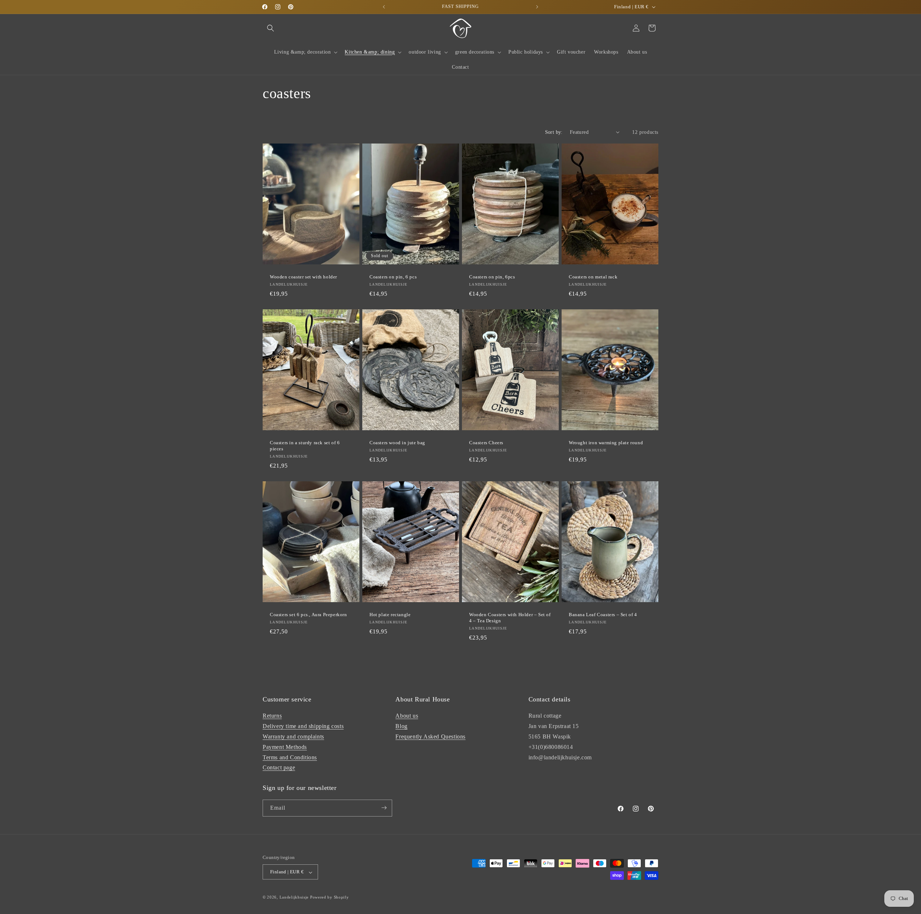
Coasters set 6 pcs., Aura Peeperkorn (308, 614)
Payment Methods (285, 747)
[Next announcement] (537, 7)
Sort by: (554, 132)
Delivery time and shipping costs (303, 726)
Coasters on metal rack (593, 276)
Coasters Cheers (486, 442)
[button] (270, 28)
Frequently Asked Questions (430, 736)
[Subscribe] (384, 807)
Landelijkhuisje (294, 897)
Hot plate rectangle (389, 614)
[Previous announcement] (384, 7)
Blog (401, 726)
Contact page (279, 767)
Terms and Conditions (290, 757)
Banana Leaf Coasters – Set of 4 (603, 614)
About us (406, 716)
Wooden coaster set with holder (303, 276)
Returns (272, 716)
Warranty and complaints (293, 736)
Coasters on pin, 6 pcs (393, 276)
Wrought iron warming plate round (606, 442)
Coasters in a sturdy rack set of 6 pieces (305, 445)
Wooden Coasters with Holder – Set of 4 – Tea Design (510, 617)
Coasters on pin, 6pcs (492, 276)
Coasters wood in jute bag (397, 442)
